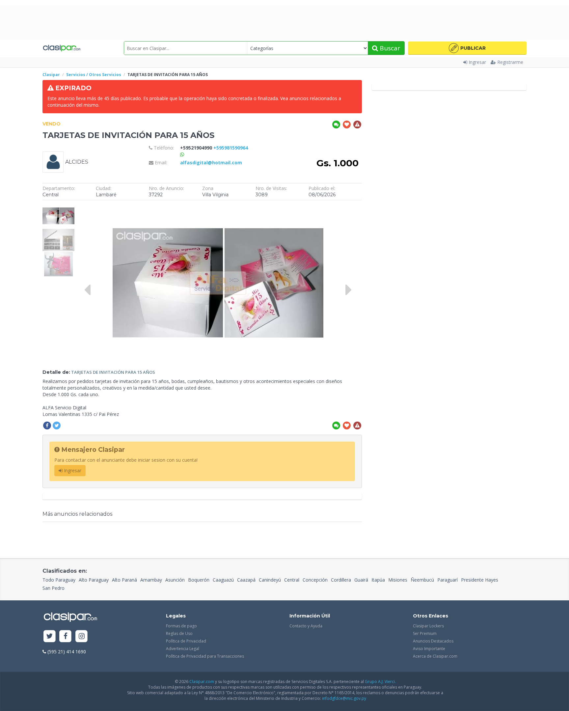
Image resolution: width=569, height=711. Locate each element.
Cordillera (341, 580)
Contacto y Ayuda (305, 626)
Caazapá (246, 580)
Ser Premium (425, 633)
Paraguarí (447, 580)
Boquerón (198, 580)
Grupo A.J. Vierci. (380, 681)
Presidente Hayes (479, 580)
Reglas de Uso (179, 633)
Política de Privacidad (186, 641)
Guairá (361, 580)
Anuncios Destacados (433, 641)
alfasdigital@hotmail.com (211, 162)
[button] (467, 48)
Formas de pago (181, 626)
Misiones (397, 580)
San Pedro (53, 588)
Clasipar (51, 74)
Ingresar (477, 62)
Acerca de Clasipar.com (435, 656)
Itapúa (378, 580)
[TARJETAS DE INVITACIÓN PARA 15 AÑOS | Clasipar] (58, 207)
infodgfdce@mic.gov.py (344, 698)
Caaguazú (223, 580)
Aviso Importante (429, 648)
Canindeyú (270, 580)
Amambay (151, 580)
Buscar (389, 48)
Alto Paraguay (94, 580)
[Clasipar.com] (61, 48)
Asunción (175, 580)
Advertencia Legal (182, 648)
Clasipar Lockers (428, 626)
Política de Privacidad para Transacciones (205, 656)
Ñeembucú (422, 580)
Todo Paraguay (58, 580)
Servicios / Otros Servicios (93, 74)
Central (291, 580)
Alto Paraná (124, 580)
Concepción (315, 580)
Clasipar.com (201, 681)
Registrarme (510, 62)
